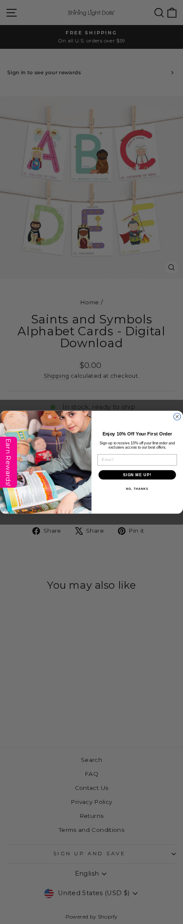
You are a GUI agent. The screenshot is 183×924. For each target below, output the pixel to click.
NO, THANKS (137, 488)
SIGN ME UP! (137, 474)
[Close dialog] (177, 416)
